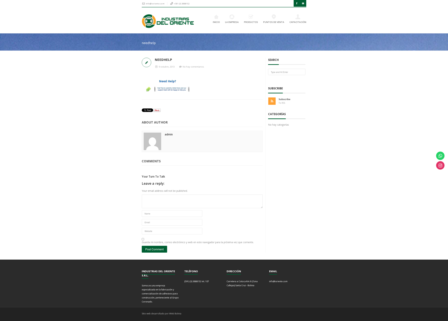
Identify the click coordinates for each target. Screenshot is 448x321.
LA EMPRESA (232, 22)
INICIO (216, 22)
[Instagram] (440, 165)
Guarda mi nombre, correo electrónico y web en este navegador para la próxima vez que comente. (198, 242)
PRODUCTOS (251, 22)
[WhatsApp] (440, 155)
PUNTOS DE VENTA (273, 22)
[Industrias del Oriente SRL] (168, 21)
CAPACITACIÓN (297, 22)
